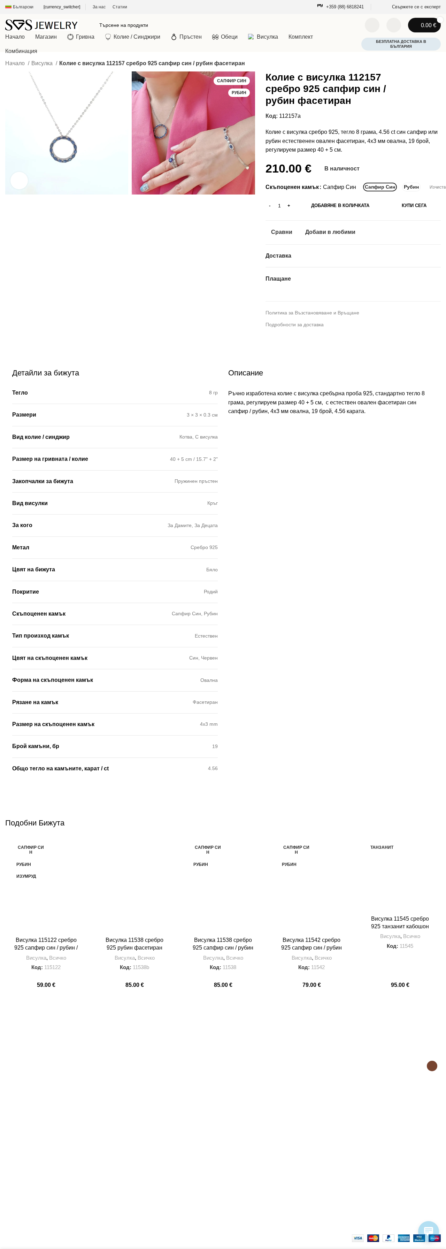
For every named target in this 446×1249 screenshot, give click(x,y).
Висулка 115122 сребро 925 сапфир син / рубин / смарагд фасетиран (46, 948)
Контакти (123, 1144)
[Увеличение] (19, 180)
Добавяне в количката (340, 205)
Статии (121, 1156)
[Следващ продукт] (437, 64)
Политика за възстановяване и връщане (159, 1168)
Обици (228, 1164)
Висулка (42, 63)
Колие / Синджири (242, 1187)
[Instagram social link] (432, 1066)
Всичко (57, 958)
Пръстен (231, 1140)
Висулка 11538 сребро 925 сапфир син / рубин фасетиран (223, 948)
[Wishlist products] (394, 25)
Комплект (232, 1152)
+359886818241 (25, 1152)
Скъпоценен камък (292, 187)
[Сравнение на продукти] (372, 25)
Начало (15, 63)
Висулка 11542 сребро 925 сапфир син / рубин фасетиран (311, 948)
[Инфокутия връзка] (340, 7)
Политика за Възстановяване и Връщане (312, 312)
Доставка (123, 1180)
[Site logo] (41, 25)
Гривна (229, 1128)
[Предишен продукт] (423, 64)
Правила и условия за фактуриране (154, 1192)
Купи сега (414, 205)
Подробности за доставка (295, 324)
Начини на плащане (136, 1203)
